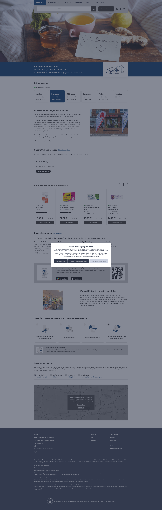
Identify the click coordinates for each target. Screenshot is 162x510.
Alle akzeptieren (60, 261)
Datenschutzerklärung (88, 256)
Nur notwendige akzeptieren (79, 261)
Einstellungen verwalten (99, 261)
